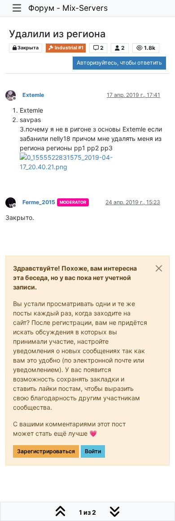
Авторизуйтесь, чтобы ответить (119, 62)
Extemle (33, 95)
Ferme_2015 (38, 202)
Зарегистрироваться (46, 451)
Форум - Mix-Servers (68, 8)
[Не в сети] (13, 94)
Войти (93, 451)
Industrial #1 (68, 48)
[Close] (159, 268)
